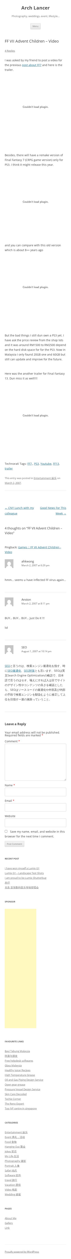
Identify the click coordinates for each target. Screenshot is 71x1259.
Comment (12, 741)
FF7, (30, 464)
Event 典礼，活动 (15, 1137)
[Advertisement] (20, 968)
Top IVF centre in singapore (21, 1108)
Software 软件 (13, 1175)
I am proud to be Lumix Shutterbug (25, 878)
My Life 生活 (12, 1156)
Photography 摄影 (15, 1161)
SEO (24, 647)
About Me (10, 1218)
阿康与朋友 (11, 1056)
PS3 (36, 464)
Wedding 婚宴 (13, 1194)
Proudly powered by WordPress (22, 1251)
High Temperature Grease (20, 1075)
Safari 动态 (11, 1170)
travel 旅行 (11, 1180)
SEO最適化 (14, 670)
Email (9, 801)
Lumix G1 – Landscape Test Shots (24, 873)
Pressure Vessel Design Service (22, 1089)
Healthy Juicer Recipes (17, 1070)
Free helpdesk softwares (19, 1060)
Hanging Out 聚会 (15, 1146)
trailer (9, 468)
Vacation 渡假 (13, 1185)
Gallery (9, 1223)
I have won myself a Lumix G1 (22, 868)
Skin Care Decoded (16, 1094)
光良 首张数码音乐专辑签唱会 (22, 887)
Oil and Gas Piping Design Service (24, 1080)
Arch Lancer (35, 8)
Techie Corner (13, 1099)
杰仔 (7, 882)
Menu (35, 26)
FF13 (56, 464)
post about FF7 (31, 65)
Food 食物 (11, 1142)
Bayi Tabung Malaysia (17, 1051)
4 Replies (10, 51)
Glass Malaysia (13, 1065)
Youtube (45, 464)
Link (7, 1228)
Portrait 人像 (12, 1165)
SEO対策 (29, 670)
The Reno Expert (14, 1103)
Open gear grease (15, 1084)
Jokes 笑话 (11, 1151)
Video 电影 (11, 1189)
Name (10, 785)
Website (10, 816)
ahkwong (27, 561)
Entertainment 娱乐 (45, 478)
